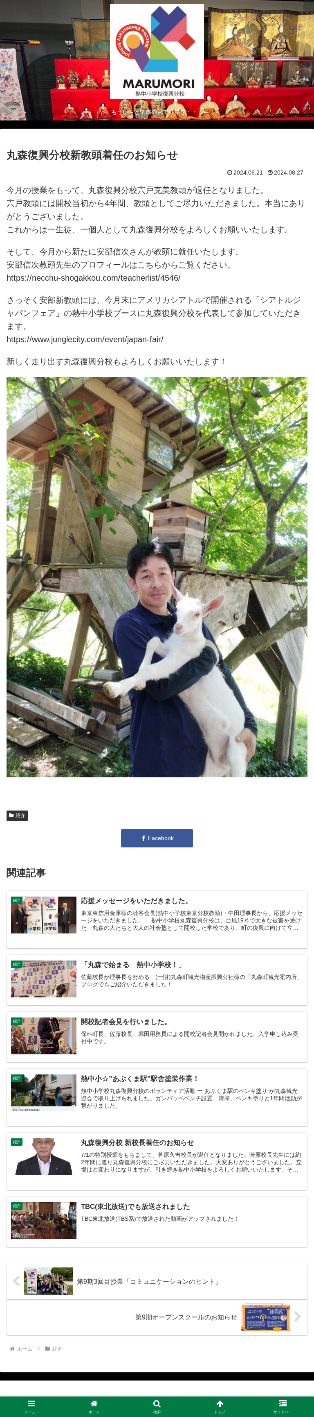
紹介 (20, 815)
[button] (290, 1210)
